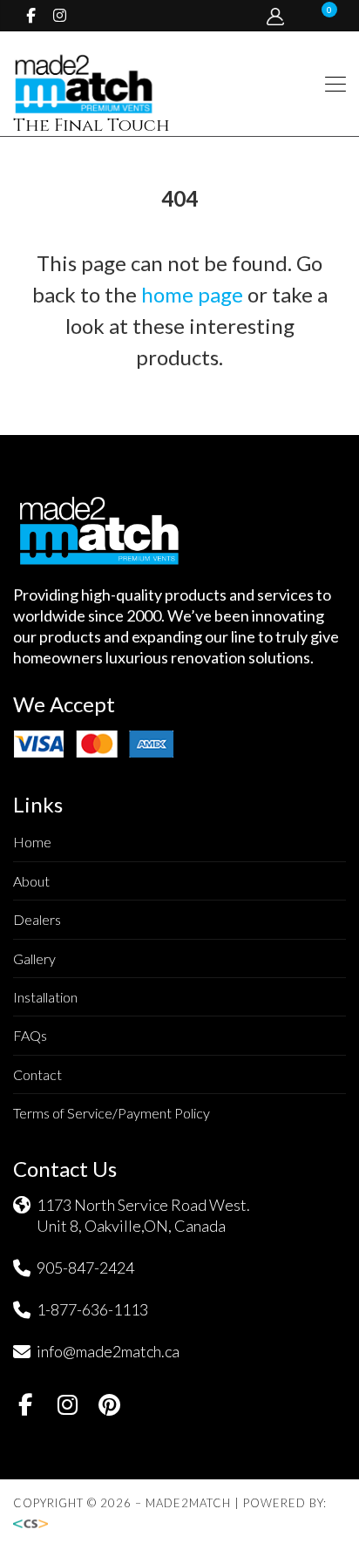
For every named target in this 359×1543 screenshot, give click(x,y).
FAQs (30, 1035)
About (31, 881)
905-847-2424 (85, 1267)
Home (32, 841)
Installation (45, 997)
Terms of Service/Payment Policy (111, 1113)
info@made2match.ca (108, 1351)
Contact (37, 1074)
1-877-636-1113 (92, 1309)
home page (192, 294)
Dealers (37, 919)
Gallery (34, 958)
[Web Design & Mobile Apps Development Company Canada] (35, 1524)
